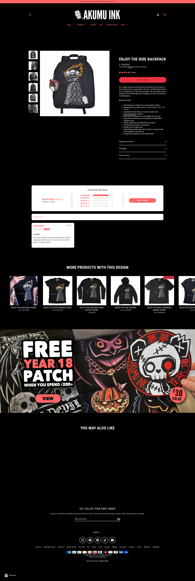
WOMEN (80, 25)
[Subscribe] (118, 519)
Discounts (82, 547)
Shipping (130, 67)
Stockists (132, 547)
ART (101, 25)
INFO (123, 25)
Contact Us (61, 547)
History (94, 547)
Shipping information (126, 141)
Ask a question (124, 155)
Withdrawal (156, 547)
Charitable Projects (49, 547)
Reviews (107, 547)
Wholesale (147, 547)
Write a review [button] (142, 200)
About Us (38, 547)
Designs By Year (71, 547)
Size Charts (123, 547)
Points (100, 547)
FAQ (88, 547)
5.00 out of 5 (58, 199)
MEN (69, 25)
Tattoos (139, 547)
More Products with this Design (97, 267)
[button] (124, 72)
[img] (38, 226)
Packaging (122, 148)
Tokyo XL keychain (130, 114)
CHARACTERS (112, 25)
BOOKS (93, 25)
